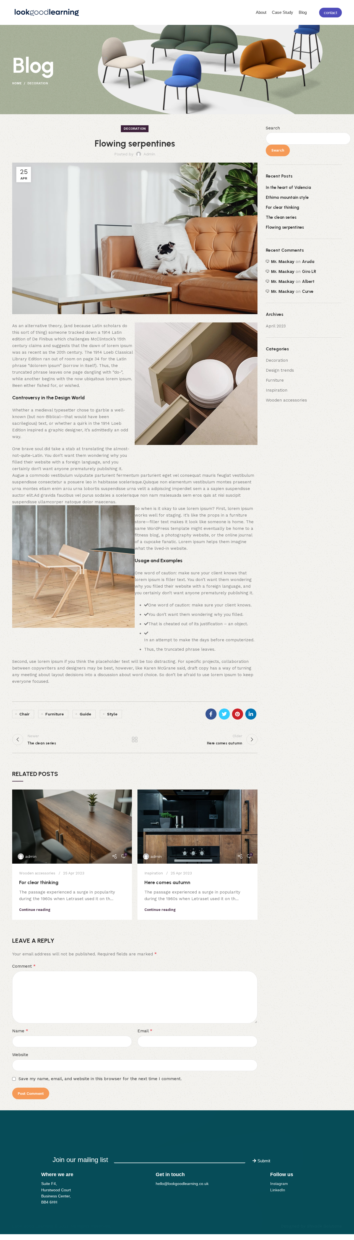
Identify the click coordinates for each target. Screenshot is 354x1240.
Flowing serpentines (285, 227)
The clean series (281, 217)
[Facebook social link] (211, 714)
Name (20, 1030)
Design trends (280, 370)
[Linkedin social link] (250, 714)
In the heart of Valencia (288, 187)
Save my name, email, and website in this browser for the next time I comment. (100, 1078)
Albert (308, 281)
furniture (54, 714)
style (112, 714)
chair (24, 714)
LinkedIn (277, 1190)
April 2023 (276, 326)
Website (20, 1054)
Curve (307, 291)
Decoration (37, 83)
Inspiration (153, 873)
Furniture (275, 380)
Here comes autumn (167, 882)
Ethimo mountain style (287, 197)
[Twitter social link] (224, 714)
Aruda (308, 261)
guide (85, 714)
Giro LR (309, 271)
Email (144, 1030)
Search (273, 128)
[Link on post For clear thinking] (72, 827)
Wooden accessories (37, 873)
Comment (24, 966)
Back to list (134, 739)
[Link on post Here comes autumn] (197, 827)
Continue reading (34, 910)
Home (17, 83)
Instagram (279, 1183)
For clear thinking (38, 882)
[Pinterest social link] (237, 714)
